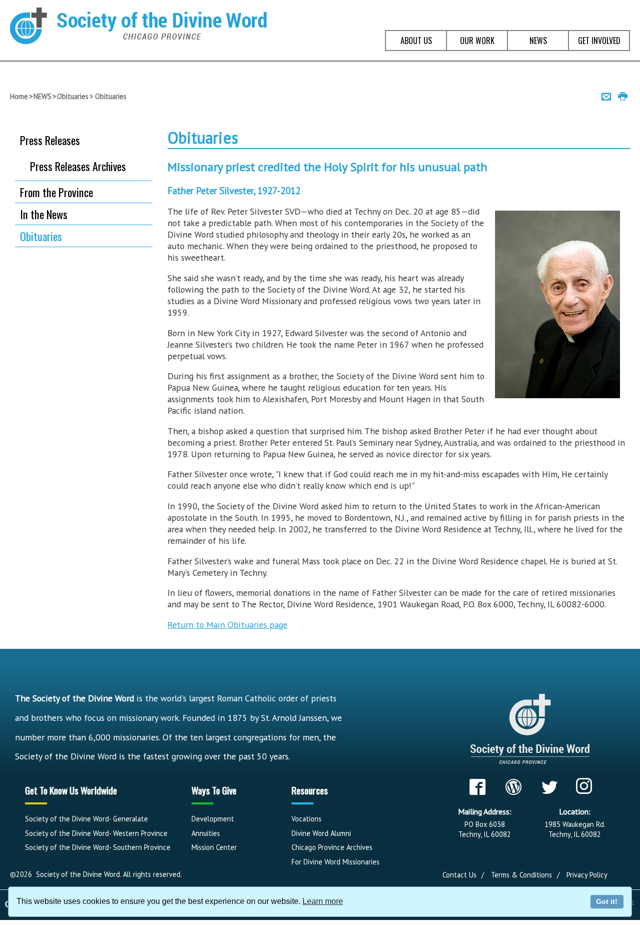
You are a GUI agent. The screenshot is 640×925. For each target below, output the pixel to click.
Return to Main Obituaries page (228, 624)
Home (19, 96)
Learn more (322, 901)
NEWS (538, 41)
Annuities (206, 833)
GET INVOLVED (599, 41)
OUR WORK (477, 41)
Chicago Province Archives (332, 847)
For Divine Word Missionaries (336, 861)
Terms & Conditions (521, 874)
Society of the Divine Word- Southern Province (97, 847)
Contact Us (459, 874)
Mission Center (214, 847)
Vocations (307, 818)
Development (213, 818)
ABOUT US (416, 41)
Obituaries (72, 96)
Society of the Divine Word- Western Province (96, 833)
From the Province (56, 192)
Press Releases (50, 140)
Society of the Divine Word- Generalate (86, 818)
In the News (44, 214)
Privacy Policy (587, 874)
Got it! (607, 901)
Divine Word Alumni (321, 833)
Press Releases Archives (78, 166)
